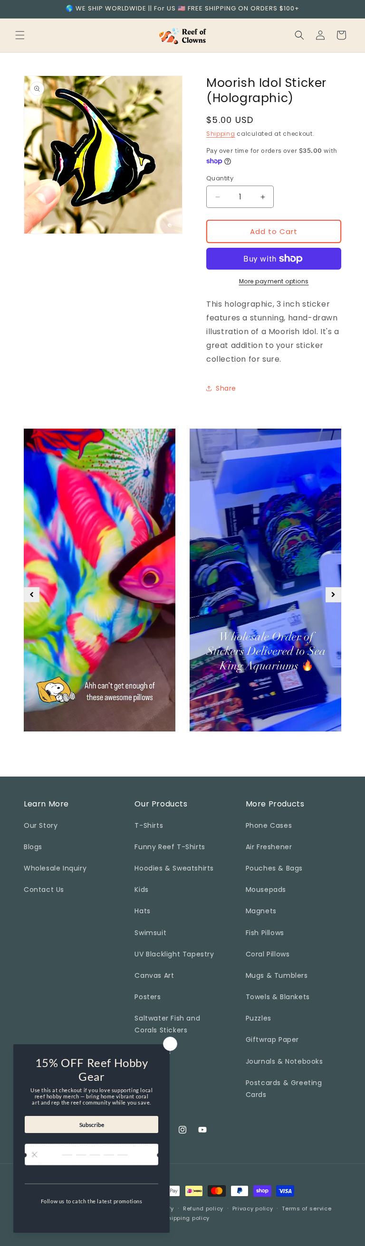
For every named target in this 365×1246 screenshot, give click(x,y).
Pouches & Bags (274, 868)
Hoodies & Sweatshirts (174, 868)
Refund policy (203, 1208)
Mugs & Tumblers (277, 975)
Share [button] (226, 388)
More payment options (274, 281)
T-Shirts (148, 825)
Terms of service (306, 1208)
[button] (20, 35)
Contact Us (44, 889)
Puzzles (258, 1018)
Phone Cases (269, 825)
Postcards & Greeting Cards (284, 1088)
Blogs (33, 847)
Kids (141, 889)
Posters (147, 997)
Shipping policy (187, 1218)
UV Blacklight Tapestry (174, 954)
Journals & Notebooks (284, 1061)
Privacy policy (252, 1208)
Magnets (261, 911)
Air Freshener (269, 847)
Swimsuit (150, 932)
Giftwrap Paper (272, 1039)
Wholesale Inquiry (55, 868)
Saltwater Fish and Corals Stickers (167, 1024)
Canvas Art (154, 975)
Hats (142, 911)
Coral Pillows (268, 954)
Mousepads (266, 889)
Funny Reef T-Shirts (169, 847)
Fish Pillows (265, 932)
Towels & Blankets (278, 997)
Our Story (41, 825)
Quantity (219, 178)
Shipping (220, 134)
